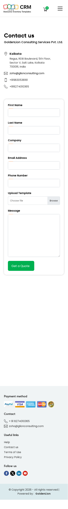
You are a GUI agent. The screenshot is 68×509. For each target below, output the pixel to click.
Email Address (17, 158)
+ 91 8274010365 (19, 421)
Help (7, 442)
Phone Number (18, 175)
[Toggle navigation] (60, 8)
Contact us (11, 447)
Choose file (16, 200)
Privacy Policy (13, 457)
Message (14, 211)
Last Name (15, 123)
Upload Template (19, 193)
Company (14, 140)
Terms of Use (12, 452)
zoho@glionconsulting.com (27, 73)
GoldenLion (43, 494)
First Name (15, 105)
